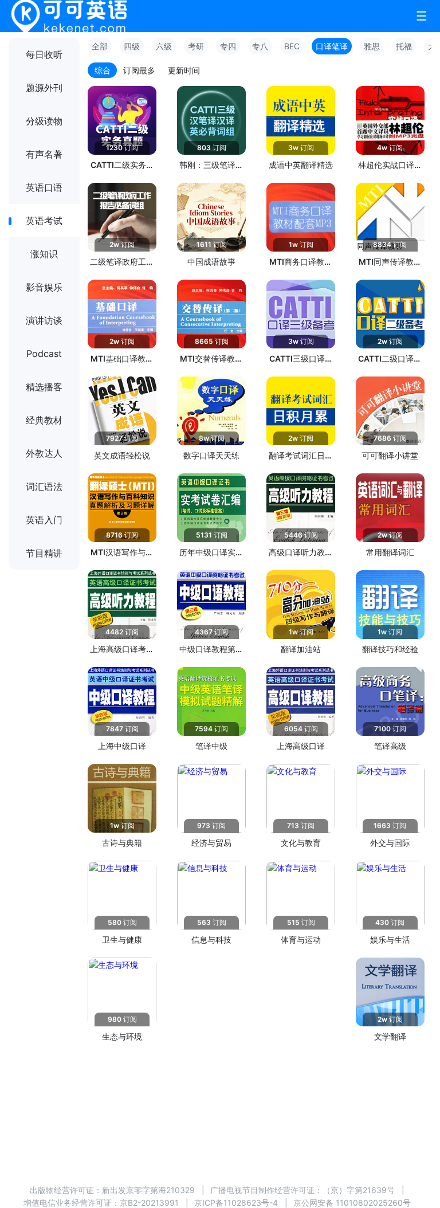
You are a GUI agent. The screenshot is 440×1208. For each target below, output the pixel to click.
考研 (196, 46)
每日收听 (44, 54)
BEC (292, 46)
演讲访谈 (44, 320)
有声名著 (44, 154)
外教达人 (44, 453)
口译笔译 (332, 46)
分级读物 (44, 121)
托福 (404, 46)
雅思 (372, 46)
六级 (164, 46)
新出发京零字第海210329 (148, 1190)
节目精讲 (44, 553)
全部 (100, 46)
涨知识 (44, 254)
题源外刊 (44, 87)
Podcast (44, 353)
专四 (228, 46)
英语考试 (44, 220)
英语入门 (44, 519)
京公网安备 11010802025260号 (352, 1202)
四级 (132, 46)
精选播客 (44, 387)
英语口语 (44, 187)
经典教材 (44, 420)
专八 (260, 46)
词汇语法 (44, 486)
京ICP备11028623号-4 (236, 1202)
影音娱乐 (44, 287)
